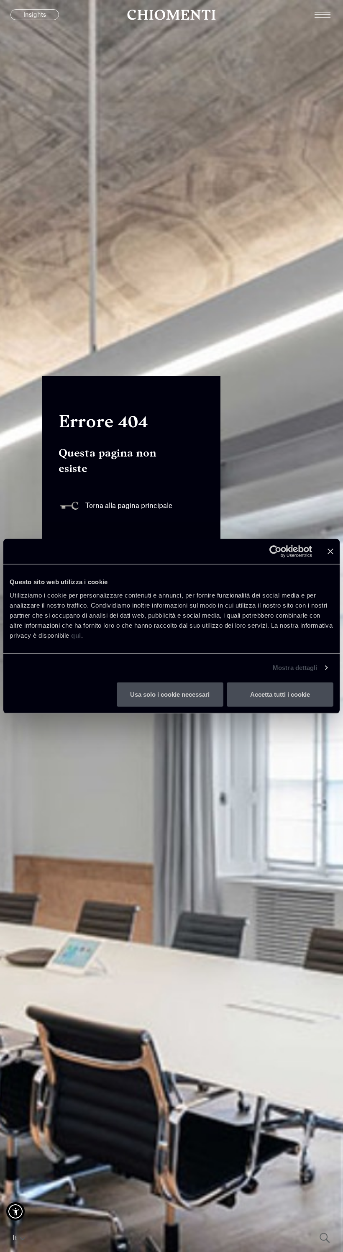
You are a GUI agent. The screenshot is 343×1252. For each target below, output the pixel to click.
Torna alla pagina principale (128, 506)
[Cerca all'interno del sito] (324, 1238)
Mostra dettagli (295, 667)
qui (76, 635)
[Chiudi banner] (330, 551)
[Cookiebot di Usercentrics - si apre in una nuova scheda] (275, 551)
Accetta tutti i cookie (280, 694)
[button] (15, 1211)
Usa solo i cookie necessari (170, 694)
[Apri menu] (329, 15)
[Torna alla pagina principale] (171, 14)
